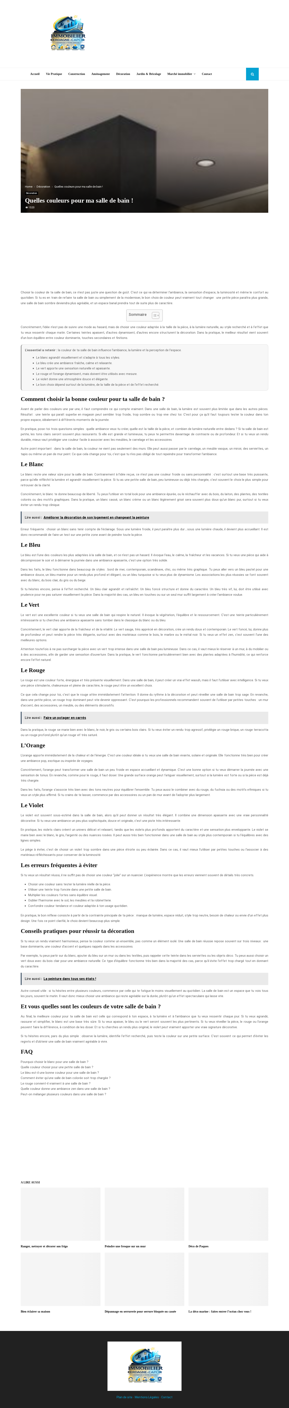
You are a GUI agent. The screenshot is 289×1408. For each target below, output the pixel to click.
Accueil (35, 74)
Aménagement (100, 74)
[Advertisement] (182, 34)
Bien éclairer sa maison (35, 1311)
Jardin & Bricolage (148, 74)
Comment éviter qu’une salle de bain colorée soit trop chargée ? (66, 1078)
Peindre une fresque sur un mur (125, 1246)
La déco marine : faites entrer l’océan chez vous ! (220, 1311)
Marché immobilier (179, 74)
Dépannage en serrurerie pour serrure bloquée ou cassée (140, 1311)
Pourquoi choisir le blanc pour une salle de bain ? (54, 1062)
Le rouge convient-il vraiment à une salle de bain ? (56, 1083)
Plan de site (124, 1397)
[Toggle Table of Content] (153, 315)
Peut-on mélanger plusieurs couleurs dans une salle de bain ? (63, 1094)
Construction (76, 74)
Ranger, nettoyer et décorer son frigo (44, 1246)
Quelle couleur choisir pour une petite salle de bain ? (57, 1067)
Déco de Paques (198, 1246)
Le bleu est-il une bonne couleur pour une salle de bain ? (60, 1073)
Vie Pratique (54, 74)
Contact (207, 74)
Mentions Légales (147, 1397)
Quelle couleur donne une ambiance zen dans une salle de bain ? (65, 1089)
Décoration (123, 74)
